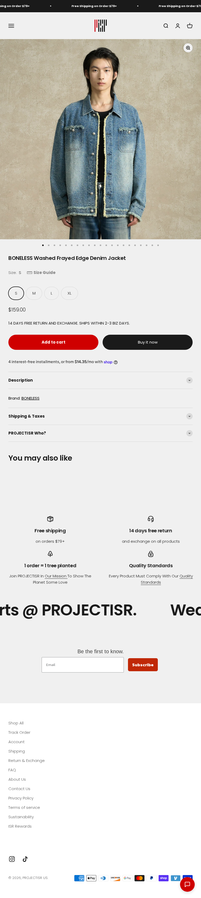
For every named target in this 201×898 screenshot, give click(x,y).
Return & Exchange (26, 760)
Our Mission (56, 576)
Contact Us (19, 788)
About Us (17, 779)
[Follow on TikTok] (25, 859)
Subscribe (143, 665)
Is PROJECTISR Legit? (27, 835)
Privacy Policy (21, 798)
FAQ (12, 770)
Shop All (16, 723)
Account (16, 741)
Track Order (19, 732)
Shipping (16, 751)
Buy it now (148, 342)
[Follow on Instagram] (11, 859)
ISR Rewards (20, 826)
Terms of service (24, 807)
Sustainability (21, 817)
